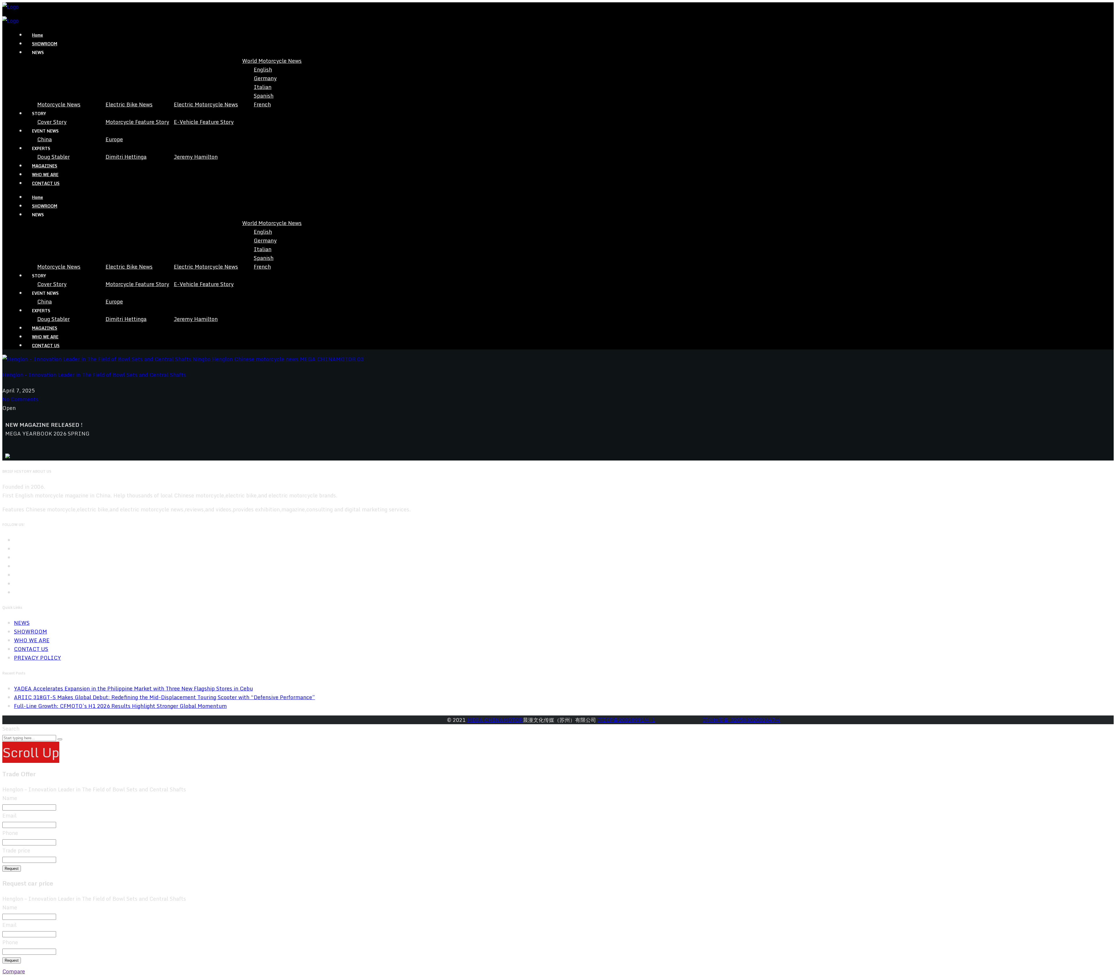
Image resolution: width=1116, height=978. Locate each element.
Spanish (263, 95)
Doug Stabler (53, 156)
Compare (13, 971)
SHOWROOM (44, 43)
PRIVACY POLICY (37, 657)
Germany (265, 78)
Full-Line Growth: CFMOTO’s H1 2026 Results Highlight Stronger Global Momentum (120, 706)
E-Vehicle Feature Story (204, 121)
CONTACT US (46, 183)
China (44, 139)
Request (12, 868)
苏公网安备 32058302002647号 (741, 719)
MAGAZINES (44, 166)
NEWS (22, 622)
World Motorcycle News (272, 60)
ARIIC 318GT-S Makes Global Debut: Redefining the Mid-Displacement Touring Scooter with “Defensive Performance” (164, 697)
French (262, 104)
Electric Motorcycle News (206, 104)
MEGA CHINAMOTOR (495, 719)
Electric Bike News (129, 104)
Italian (262, 87)
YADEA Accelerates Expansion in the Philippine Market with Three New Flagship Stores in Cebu (133, 688)
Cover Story (52, 121)
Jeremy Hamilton (196, 156)
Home (37, 35)
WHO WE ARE (45, 174)
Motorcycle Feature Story (137, 121)
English (263, 69)
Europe (114, 139)
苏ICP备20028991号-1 (626, 719)
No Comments (20, 399)
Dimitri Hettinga (125, 156)
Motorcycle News (59, 104)
